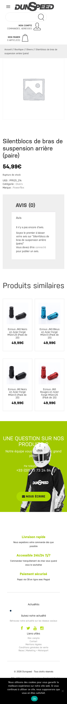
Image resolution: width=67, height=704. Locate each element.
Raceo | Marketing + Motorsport (33, 650)
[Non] (62, 691)
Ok (34, 698)
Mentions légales (34, 644)
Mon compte (33, 638)
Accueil (8, 49)
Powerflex (18, 187)
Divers (29, 49)
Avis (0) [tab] (25, 205)
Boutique (19, 49)
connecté (40, 247)
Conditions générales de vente (33, 647)
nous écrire (35, 496)
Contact (33, 641)
